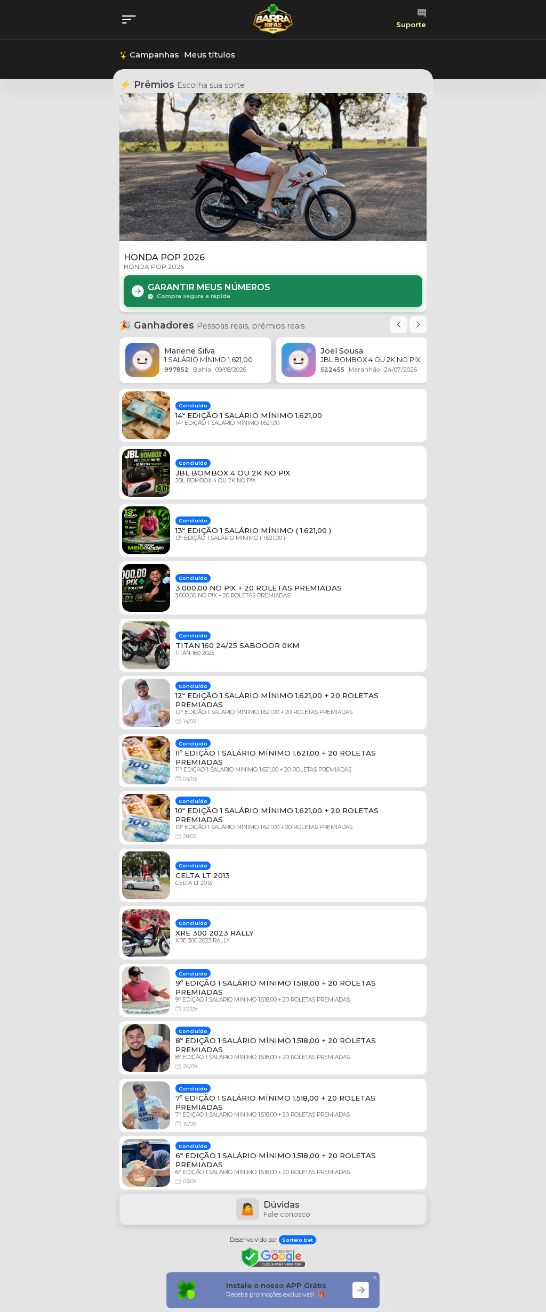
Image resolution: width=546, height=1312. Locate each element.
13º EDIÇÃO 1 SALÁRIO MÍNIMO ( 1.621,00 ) (253, 530)
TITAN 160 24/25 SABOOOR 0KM (237, 645)
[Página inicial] (273, 19)
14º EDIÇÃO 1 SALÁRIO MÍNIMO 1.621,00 (248, 415)
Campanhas (153, 55)
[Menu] (132, 20)
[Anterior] (398, 324)
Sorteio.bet (297, 1240)
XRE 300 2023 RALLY (214, 933)
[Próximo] (418, 324)
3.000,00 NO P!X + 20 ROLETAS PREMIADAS (258, 588)
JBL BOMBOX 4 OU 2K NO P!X (232, 473)
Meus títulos (209, 55)
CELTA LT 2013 (202, 875)
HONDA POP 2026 (164, 257)
